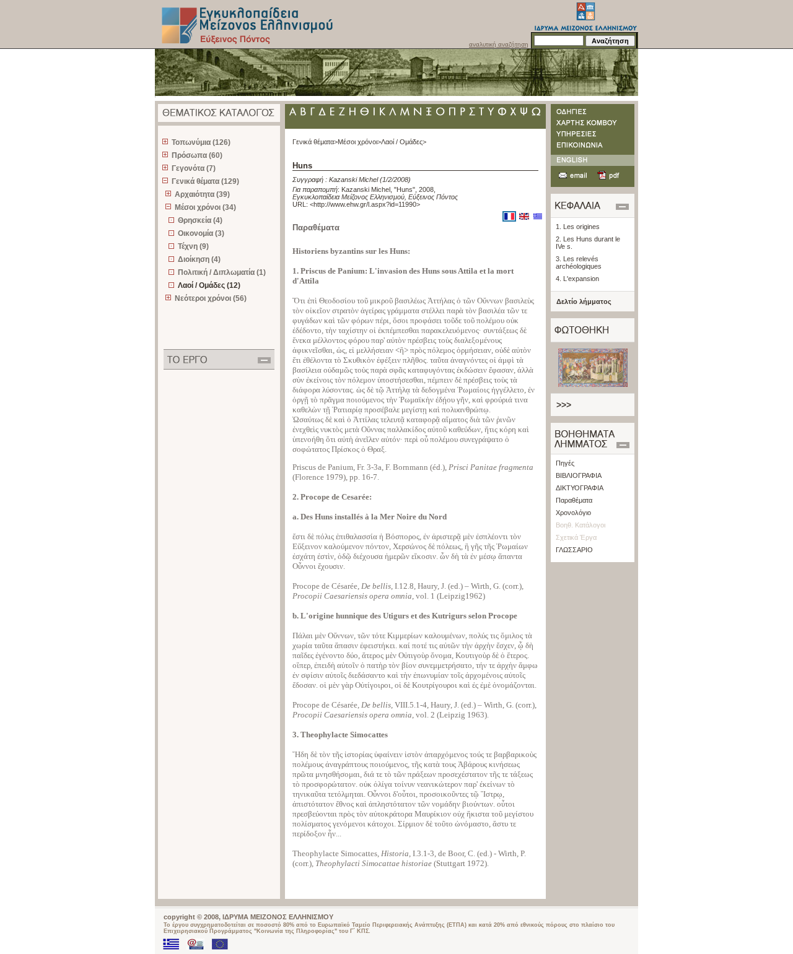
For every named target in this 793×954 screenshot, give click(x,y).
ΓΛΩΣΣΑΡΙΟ (574, 549)
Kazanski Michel (353, 179)
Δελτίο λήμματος (583, 301)
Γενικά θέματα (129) (205, 181)
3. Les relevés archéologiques (579, 262)
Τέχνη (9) (193, 246)
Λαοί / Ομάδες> (403, 141)
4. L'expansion (577, 278)
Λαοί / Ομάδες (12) (209, 285)
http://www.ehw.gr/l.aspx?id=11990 (364, 204)
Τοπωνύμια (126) (201, 142)
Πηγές (565, 463)
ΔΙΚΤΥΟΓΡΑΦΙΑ (579, 488)
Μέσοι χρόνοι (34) (205, 207)
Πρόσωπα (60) (197, 155)
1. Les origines (578, 226)
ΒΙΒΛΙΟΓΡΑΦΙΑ (579, 475)
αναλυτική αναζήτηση (498, 44)
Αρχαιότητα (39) (202, 194)
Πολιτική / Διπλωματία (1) (222, 272)
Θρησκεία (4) (200, 220)
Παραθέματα (574, 500)
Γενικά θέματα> (315, 141)
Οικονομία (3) (201, 233)
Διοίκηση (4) (199, 259)
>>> (563, 405)
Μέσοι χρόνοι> (359, 141)
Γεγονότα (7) (194, 168)
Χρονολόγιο (573, 512)
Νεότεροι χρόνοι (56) (211, 298)
